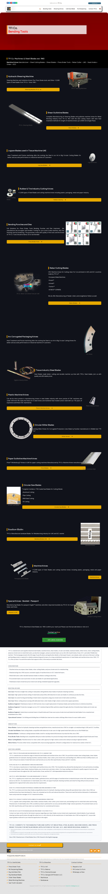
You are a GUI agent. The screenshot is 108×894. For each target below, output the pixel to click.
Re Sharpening (81, 9)
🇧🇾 (100, 9)
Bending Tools (47, 9)
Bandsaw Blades (15, 529)
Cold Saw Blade (70, 9)
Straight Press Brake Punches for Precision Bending (17, 859)
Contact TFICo (93, 9)
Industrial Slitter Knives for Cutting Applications (56, 859)
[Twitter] (9, 3)
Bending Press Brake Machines (72, 859)
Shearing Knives (58, 9)
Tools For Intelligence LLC (72, 886)
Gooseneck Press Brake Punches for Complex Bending (37, 859)
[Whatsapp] (16, 3)
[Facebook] (7, 3)
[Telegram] (13, 3)
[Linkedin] (15, 3)
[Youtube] (11, 3)
